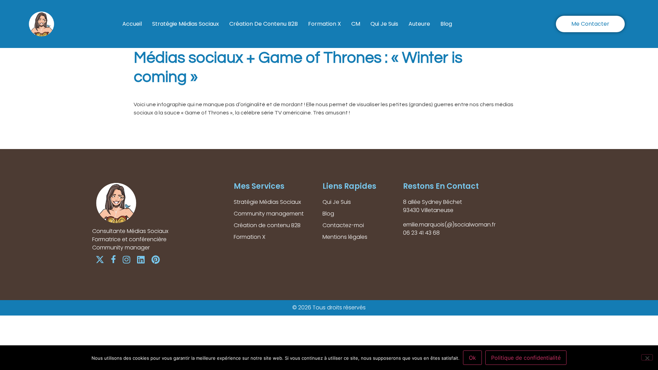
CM (355, 24)
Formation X (324, 24)
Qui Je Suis (384, 24)
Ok (472, 357)
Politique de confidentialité (526, 357)
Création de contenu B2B (263, 24)
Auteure (419, 24)
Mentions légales (344, 237)
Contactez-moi (343, 225)
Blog (446, 24)
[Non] (647, 357)
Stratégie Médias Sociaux (185, 24)
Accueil (132, 24)
